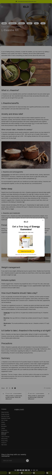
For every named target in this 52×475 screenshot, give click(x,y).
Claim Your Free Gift (26, 251)
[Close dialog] (43, 220)
